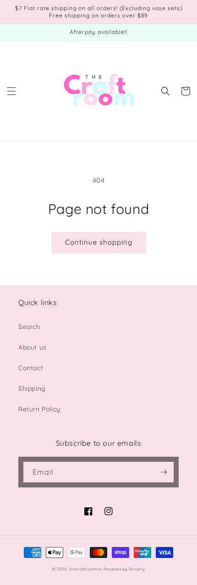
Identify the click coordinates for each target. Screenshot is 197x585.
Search (29, 327)
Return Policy (39, 409)
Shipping (32, 388)
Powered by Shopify (124, 569)
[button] (11, 91)
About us (32, 347)
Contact (30, 368)
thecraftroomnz (85, 569)
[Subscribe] (163, 472)
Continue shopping (98, 242)
